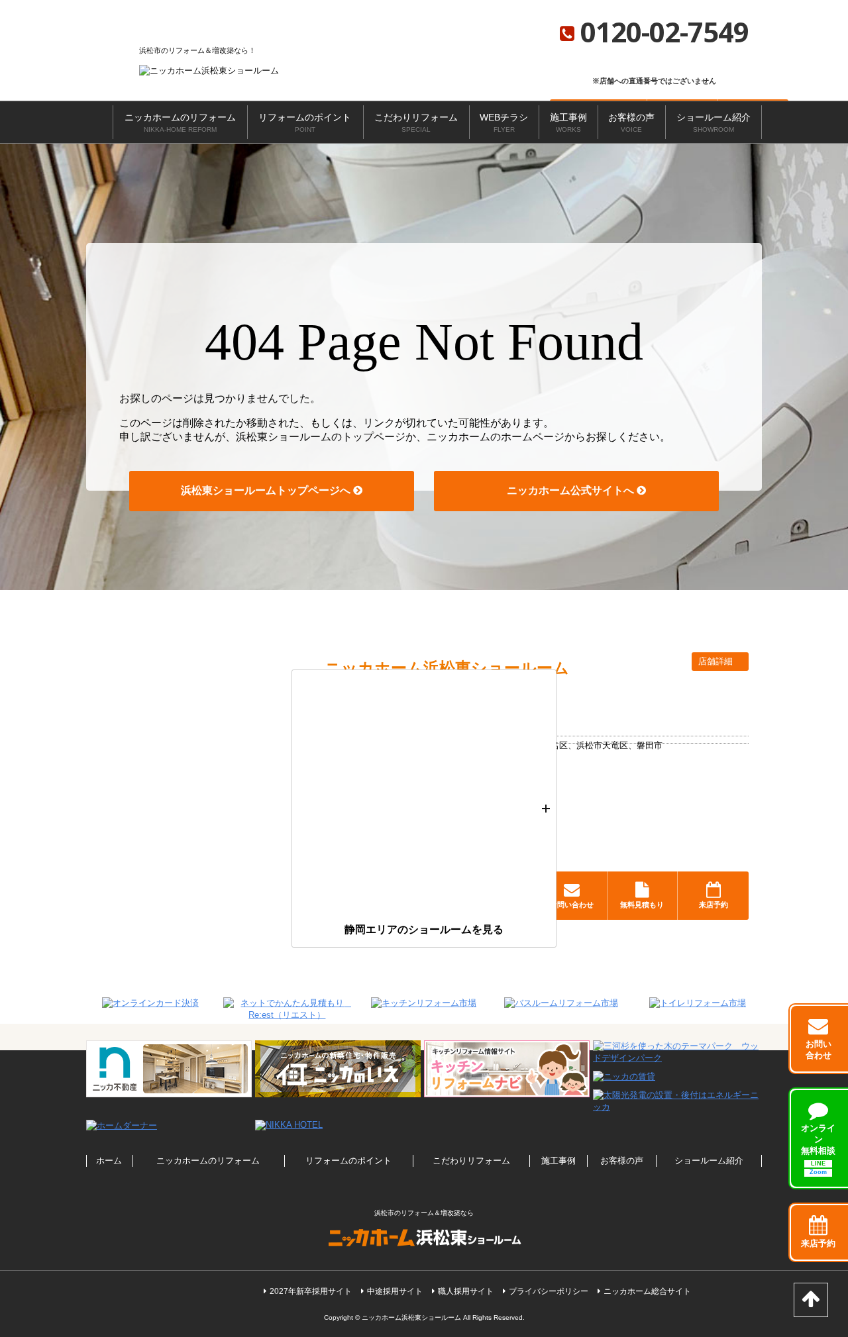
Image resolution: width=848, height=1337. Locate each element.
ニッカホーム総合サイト (647, 1291)
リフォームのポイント (304, 122)
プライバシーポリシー (548, 1291)
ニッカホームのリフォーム (180, 122)
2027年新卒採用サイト (311, 1291)
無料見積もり (642, 905)
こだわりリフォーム (416, 122)
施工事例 (568, 122)
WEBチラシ (504, 122)
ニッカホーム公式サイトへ (572, 490)
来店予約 (713, 905)
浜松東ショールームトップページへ (267, 490)
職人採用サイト (466, 1291)
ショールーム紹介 (713, 122)
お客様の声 (631, 122)
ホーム (109, 1160)
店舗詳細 (716, 661)
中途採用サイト (395, 1291)
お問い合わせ (572, 905)
